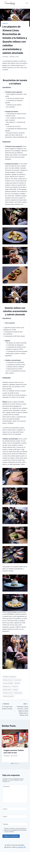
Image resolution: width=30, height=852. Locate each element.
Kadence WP (22, 847)
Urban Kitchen (18, 693)
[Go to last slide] (4, 746)
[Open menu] (26, 3)
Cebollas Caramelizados (9, 676)
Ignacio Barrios (7, 689)
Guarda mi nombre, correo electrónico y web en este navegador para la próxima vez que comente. (15, 830)
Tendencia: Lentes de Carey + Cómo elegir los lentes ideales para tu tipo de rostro (22, 709)
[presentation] (15, 738)
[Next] (25, 746)
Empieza (17, 683)
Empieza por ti (7, 686)
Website (5, 824)
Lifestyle (5, 23)
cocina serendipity (8, 683)
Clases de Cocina (7, 680)
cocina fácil (17, 680)
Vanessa (6, 56)
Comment (6, 786)
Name (5, 809)
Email (5, 816)
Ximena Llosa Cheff (8, 696)
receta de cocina (7, 693)
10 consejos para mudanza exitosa (7, 706)
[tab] (13, 763)
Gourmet (15, 686)
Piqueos (15, 689)
